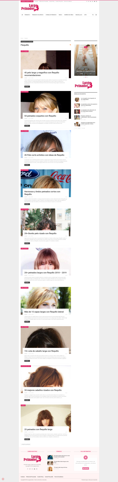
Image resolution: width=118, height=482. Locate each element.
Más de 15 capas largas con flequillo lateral (44, 312)
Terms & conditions (68, 1)
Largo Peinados (24, 248)
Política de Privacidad (43, 1)
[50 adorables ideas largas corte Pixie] (50, 463)
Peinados (27, 14)
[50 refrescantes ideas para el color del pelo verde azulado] (50, 457)
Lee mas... (27, 86)
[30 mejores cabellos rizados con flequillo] (46, 379)
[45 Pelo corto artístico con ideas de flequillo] (46, 144)
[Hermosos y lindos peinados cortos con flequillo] (46, 183)
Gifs (85, 14)
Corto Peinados (24, 51)
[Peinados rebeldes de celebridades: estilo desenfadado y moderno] (77, 117)
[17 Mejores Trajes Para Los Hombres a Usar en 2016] (87, 60)
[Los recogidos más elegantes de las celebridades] (77, 100)
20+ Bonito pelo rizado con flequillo (40, 233)
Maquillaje (79, 14)
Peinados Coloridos (37, 14)
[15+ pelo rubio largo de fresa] (50, 469)
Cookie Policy (51, 1)
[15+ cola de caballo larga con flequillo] (46, 340)
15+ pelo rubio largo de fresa (60, 467)
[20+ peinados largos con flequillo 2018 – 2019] (46, 262)
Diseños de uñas (68, 14)
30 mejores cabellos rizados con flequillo (43, 390)
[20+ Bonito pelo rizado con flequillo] (46, 222)
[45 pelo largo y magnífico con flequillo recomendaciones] (46, 64)
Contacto (36, 1)
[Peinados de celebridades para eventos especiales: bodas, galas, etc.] (77, 124)
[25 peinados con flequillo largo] (46, 418)
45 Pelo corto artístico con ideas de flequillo (44, 155)
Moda (60, 14)
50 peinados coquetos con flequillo (40, 116)
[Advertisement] (59, 26)
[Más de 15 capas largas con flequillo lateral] (46, 301)
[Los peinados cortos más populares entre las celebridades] (77, 105)
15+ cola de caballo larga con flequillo (41, 351)
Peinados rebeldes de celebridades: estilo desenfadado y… (88, 117)
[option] (87, 60)
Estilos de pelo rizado (26, 366)
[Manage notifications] (3, 479)
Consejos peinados (51, 14)
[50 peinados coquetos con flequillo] (46, 105)
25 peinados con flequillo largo (38, 429)
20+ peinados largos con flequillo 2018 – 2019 (45, 272)
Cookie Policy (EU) (59, 1)
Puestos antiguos (26, 444)
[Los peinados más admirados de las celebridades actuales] (77, 111)
